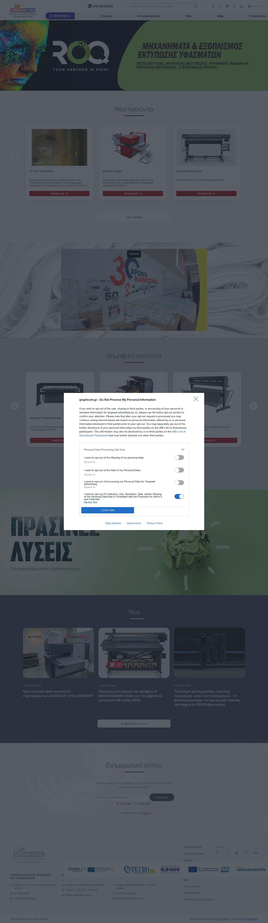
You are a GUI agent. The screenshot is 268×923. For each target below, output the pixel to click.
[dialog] (134, 461)
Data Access (134, 523)
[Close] (197, 400)
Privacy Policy (155, 523)
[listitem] (134, 449)
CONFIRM (107, 510)
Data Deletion (113, 523)
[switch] (179, 457)
